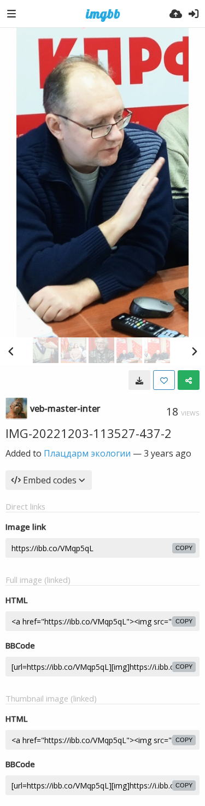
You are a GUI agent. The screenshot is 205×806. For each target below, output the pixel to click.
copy (183, 548)
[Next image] (194, 351)
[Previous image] (11, 351)
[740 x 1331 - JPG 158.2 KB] (139, 380)
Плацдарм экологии (87, 453)
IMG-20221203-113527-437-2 (88, 433)
